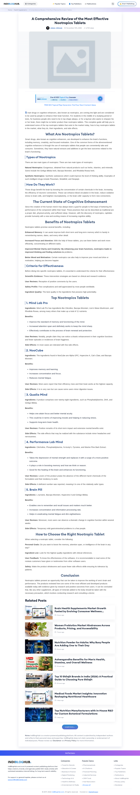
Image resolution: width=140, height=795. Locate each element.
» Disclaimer (118, 785)
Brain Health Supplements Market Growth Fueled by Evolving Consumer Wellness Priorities (80, 611)
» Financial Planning (89, 772)
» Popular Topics (120, 768)
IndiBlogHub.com (58, 792)
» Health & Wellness (68, 782)
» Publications (119, 775)
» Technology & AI (67, 778)
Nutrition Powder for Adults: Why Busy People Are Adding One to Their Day (82, 644)
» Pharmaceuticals (88, 765)
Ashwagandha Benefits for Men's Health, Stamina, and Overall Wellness (80, 661)
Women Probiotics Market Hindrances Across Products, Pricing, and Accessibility (82, 627)
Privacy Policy (70, 740)
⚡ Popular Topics (58, 4)
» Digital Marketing (67, 775)
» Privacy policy (119, 782)
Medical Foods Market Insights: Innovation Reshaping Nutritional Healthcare (81, 695)
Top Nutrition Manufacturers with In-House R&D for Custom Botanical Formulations (84, 712)
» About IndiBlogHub (121, 778)
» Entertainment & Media (70, 785)
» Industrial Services (89, 775)
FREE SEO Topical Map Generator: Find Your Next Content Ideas (70, 105)
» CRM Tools (86, 778)
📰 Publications (90, 4)
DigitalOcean (93, 792)
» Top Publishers (120, 772)
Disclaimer (57, 740)
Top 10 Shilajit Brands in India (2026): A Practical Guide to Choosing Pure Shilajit (84, 678)
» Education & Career (68, 768)
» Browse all (86, 785)
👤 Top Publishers (75, 4)
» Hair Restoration (88, 782)
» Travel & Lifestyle (67, 765)
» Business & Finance (68, 772)
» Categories (118, 765)
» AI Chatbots (87, 768)
